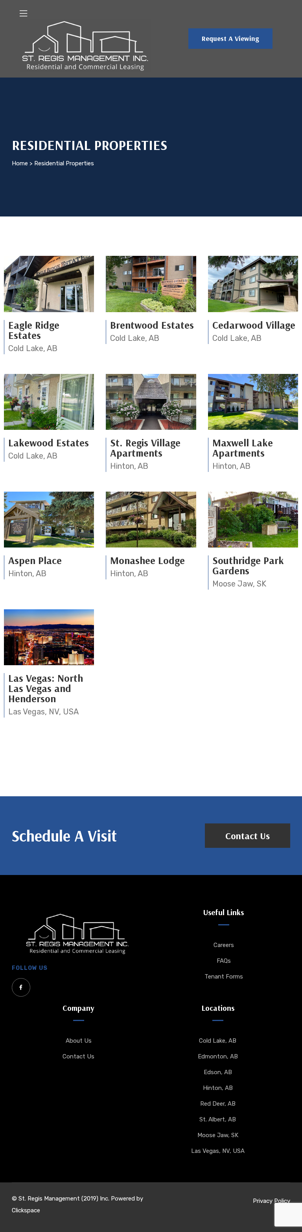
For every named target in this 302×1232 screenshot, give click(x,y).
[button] (230, 38)
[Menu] (23, 13)
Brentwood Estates (152, 324)
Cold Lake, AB (32, 348)
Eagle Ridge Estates (33, 330)
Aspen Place (35, 560)
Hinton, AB (129, 466)
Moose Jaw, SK (239, 583)
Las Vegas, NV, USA (43, 711)
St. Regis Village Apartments (145, 447)
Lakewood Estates (48, 442)
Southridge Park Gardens (248, 565)
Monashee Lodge (147, 560)
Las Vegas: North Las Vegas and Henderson (45, 688)
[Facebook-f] (21, 987)
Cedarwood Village (253, 324)
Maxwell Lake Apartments (242, 447)
